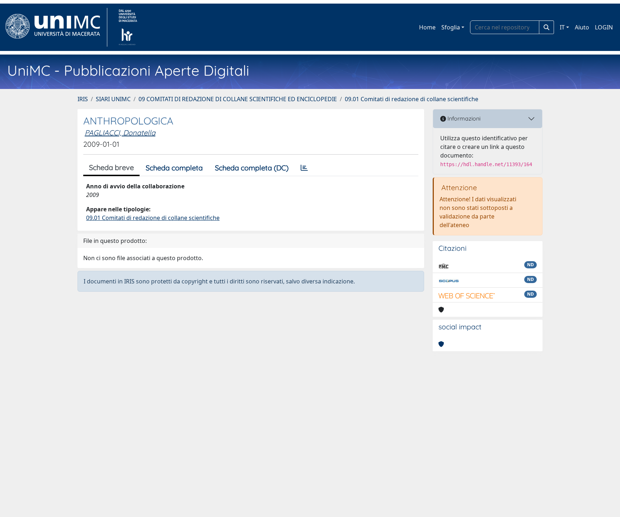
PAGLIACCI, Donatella (120, 132)
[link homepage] (55, 27)
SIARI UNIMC (113, 99)
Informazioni (463, 118)
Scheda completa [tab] (174, 167)
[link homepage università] (128, 27)
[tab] (304, 167)
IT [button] (562, 27)
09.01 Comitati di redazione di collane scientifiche (411, 99)
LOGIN (604, 27)
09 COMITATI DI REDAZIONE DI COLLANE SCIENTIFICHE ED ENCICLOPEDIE (237, 99)
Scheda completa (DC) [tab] (251, 167)
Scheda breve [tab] (111, 167)
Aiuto (582, 27)
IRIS (83, 99)
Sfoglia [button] (450, 27)
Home (427, 27)
